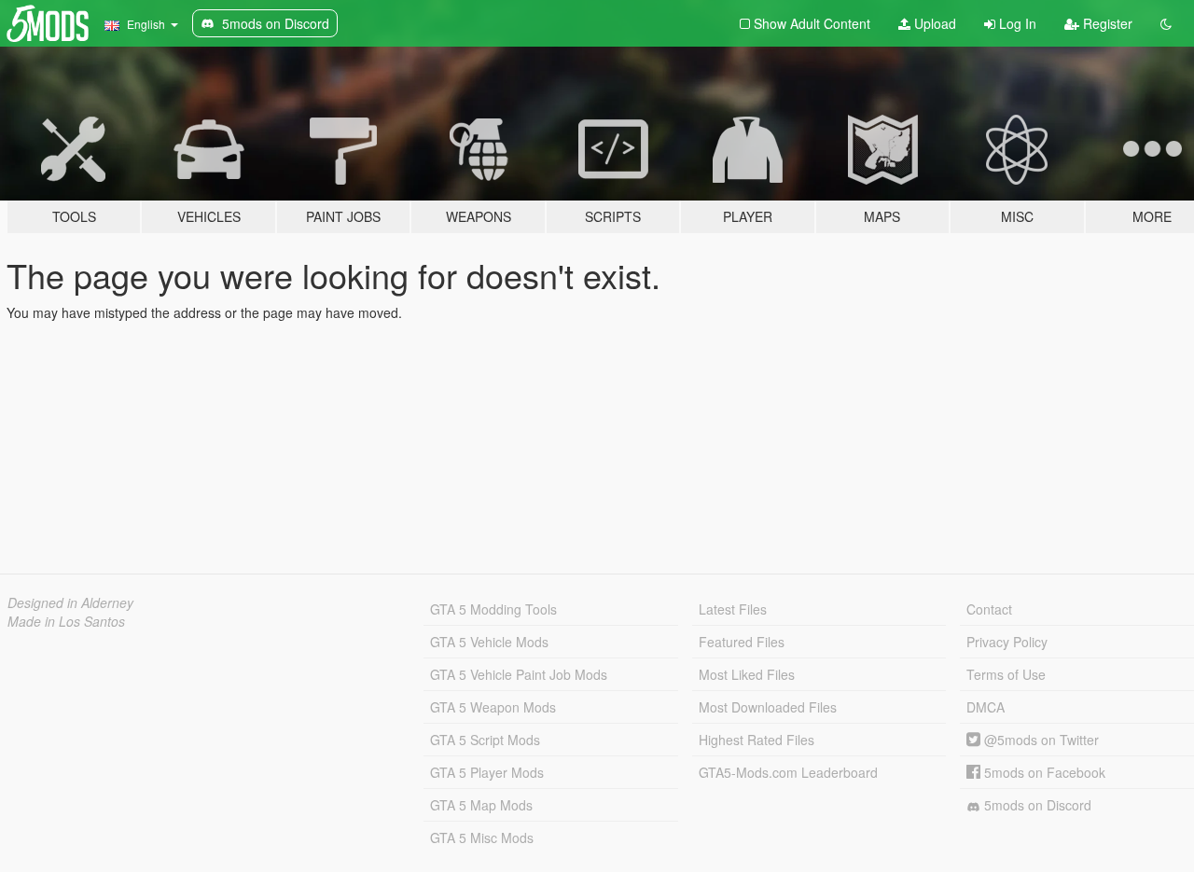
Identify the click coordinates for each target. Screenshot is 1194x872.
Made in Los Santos (66, 621)
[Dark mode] (1166, 23)
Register (1105, 23)
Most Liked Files (747, 674)
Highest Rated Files (756, 739)
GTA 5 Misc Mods (482, 837)
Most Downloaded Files (768, 707)
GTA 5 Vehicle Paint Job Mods (518, 674)
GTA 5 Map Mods (481, 805)
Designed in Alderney (70, 602)
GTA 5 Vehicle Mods (489, 641)
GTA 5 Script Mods (485, 739)
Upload (933, 23)
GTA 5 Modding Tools (493, 609)
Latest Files (733, 609)
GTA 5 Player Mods (487, 772)
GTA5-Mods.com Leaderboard (788, 772)
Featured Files (741, 641)
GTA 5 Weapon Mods (493, 707)
